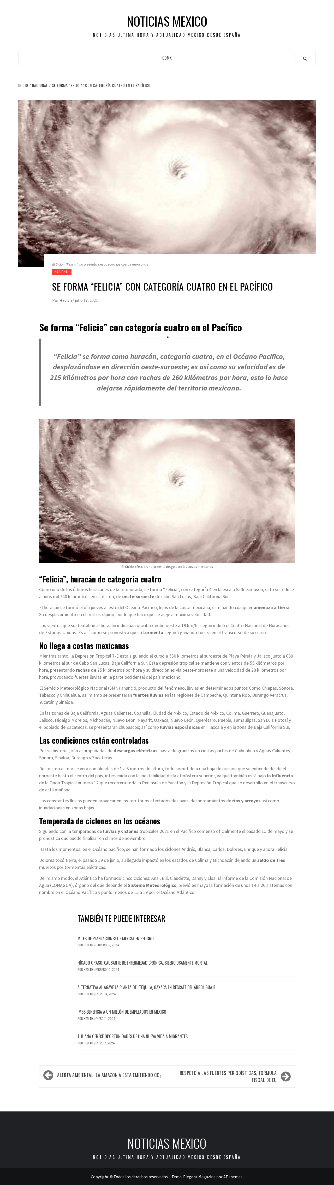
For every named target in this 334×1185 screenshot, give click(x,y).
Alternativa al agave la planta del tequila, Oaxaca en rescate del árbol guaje (146, 987)
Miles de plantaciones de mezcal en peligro (115, 938)
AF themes (232, 1176)
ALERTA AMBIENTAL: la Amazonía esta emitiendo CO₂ (109, 1075)
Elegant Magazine (199, 1176)
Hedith (66, 300)
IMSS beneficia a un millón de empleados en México (121, 1012)
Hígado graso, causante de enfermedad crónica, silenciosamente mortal (142, 963)
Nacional (62, 271)
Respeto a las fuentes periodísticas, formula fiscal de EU (228, 1076)
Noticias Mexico (167, 21)
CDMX (167, 58)
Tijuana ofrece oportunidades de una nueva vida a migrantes (132, 1036)
